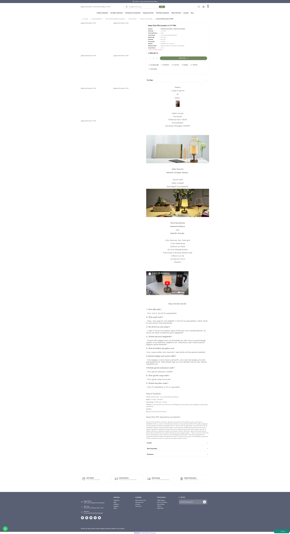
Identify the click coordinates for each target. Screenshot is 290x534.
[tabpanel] (177, 203)
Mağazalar (116, 506)
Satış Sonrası (138, 506)
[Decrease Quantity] (149, 58)
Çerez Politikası (160, 504)
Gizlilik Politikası (161, 500)
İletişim (115, 508)
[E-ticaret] (144, 533)
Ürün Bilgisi (150, 80)
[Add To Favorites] (153, 65)
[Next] (207, 203)
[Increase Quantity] (157, 58)
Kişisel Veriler (160, 508)
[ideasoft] (137, 533)
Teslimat (159, 506)
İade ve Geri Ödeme (162, 502)
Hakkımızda (116, 500)
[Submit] (204, 501)
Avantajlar (137, 504)
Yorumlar (149, 443)
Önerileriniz (150, 454)
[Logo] (95, 6)
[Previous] (148, 203)
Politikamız (116, 504)
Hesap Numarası (139, 502)
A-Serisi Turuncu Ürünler (166, 29)
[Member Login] (203, 7)
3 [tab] (182, 215)
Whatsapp (283, 531)
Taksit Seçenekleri (152, 448)
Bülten (115, 502)
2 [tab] (178, 215)
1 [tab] (175, 215)
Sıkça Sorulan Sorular (140, 500)
